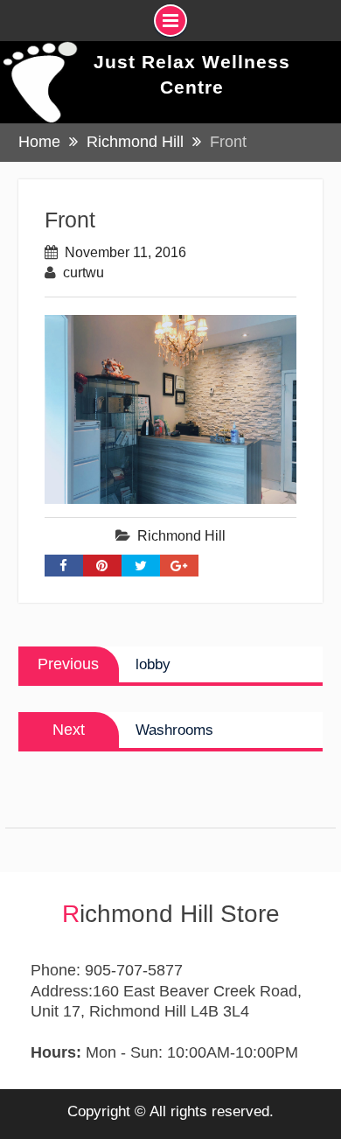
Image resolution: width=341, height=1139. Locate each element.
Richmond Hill (181, 535)
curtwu (83, 272)
